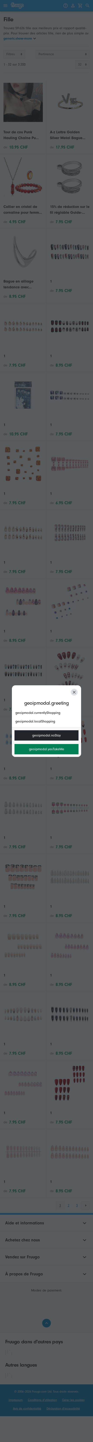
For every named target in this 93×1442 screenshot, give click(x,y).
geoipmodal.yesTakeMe (46, 749)
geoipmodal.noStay (46, 735)
